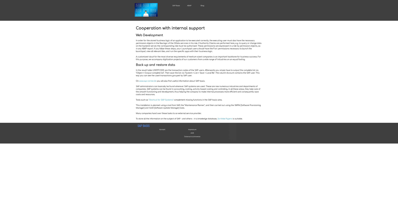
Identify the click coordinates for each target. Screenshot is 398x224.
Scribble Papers (225, 119)
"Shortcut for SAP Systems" (161, 100)
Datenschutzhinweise (192, 136)
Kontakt (162, 129)
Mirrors (231, 139)
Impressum (192, 129)
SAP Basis (176, 5)
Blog (202, 5)
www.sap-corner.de (147, 81)
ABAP (189, 5)
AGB (192, 133)
